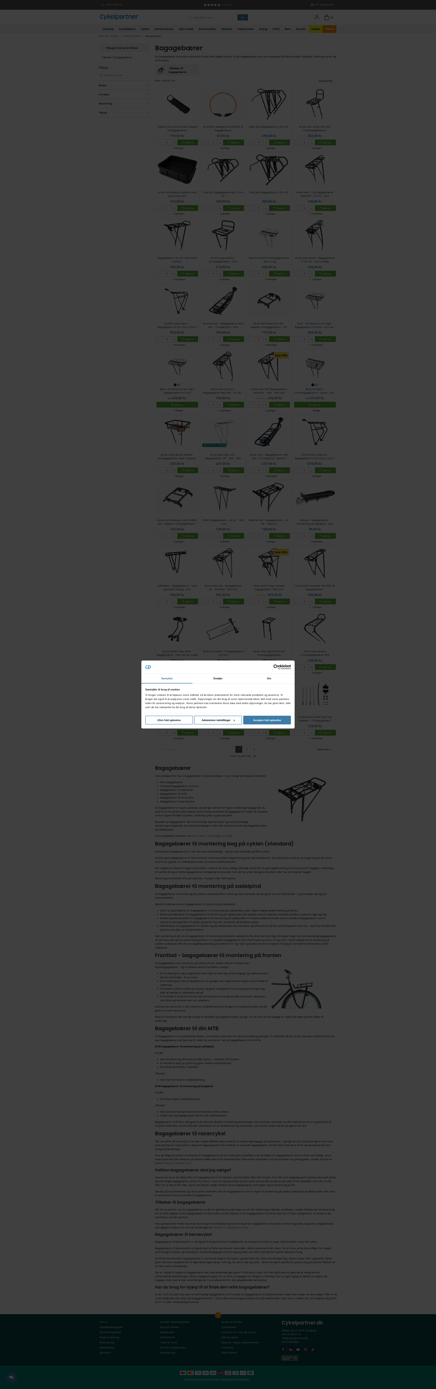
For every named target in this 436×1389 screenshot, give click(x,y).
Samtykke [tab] (167, 678)
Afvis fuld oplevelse (169, 720)
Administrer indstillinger (216, 720)
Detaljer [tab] (218, 678)
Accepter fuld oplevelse (267, 720)
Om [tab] (269, 678)
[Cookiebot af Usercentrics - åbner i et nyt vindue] (276, 667)
